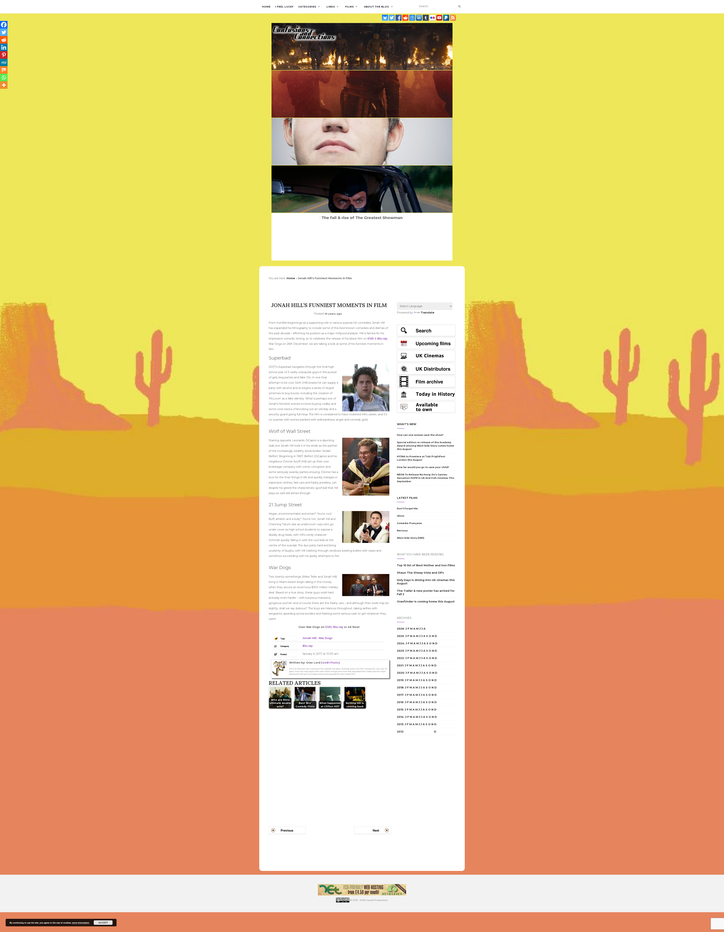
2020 (400, 672)
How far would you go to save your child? (423, 467)
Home (266, 6)
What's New (406, 424)
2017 (400, 695)
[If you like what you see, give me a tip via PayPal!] (446, 17)
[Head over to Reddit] (405, 17)
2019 (400, 680)
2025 (400, 636)
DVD (370, 338)
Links (331, 6)
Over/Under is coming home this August (426, 601)
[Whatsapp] (4, 77)
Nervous (402, 530)
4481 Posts (330, 662)
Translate (427, 312)
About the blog (376, 6)
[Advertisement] (412, 803)
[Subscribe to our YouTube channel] (439, 17)
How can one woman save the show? (420, 435)
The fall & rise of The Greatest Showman (362, 217)
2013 (400, 724)
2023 (400, 650)
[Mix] (4, 70)
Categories (307, 6)
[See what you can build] (412, 17)
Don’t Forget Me (407, 508)
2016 (400, 702)
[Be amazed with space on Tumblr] (426, 17)
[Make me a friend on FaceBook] (399, 17)
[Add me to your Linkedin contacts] (419, 17)
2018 (400, 687)
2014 (400, 717)
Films (349, 6)
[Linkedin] (4, 47)
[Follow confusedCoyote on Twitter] (392, 17)
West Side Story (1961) (410, 538)
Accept (103, 922)
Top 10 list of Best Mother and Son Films (426, 565)
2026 (400, 628)
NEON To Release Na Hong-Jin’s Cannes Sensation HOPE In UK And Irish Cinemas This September (425, 478)
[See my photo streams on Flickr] (432, 17)
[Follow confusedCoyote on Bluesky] (385, 17)
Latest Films (407, 498)
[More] (4, 85)
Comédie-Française (409, 523)
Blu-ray (382, 338)
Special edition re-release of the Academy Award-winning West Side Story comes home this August (425, 446)
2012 (400, 731)
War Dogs (325, 638)
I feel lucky (284, 6)
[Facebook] (4, 24)
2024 (400, 643)
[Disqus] (330, 763)
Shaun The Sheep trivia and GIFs (420, 572)
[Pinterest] (4, 55)
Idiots (400, 515)
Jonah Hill (309, 638)
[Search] (459, 6)
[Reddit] (4, 40)
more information (80, 922)
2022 (400, 658)
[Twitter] (4, 32)
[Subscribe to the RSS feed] (453, 17)
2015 (400, 709)
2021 (400, 665)
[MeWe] (4, 62)
